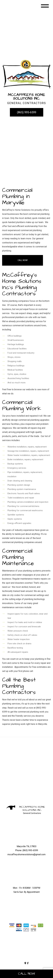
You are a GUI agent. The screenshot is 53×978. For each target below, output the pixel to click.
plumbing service (34, 321)
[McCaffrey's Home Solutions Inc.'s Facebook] (28, 963)
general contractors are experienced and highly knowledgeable (22, 242)
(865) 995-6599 (26, 112)
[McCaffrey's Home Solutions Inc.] (26, 73)
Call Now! (23, 260)
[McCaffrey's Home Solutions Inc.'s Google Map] (25, 963)
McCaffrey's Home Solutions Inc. (32, 808)
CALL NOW (26, 973)
